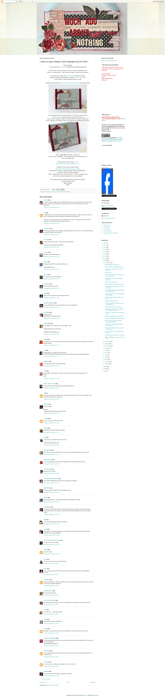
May (106, 355)
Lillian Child (47, 323)
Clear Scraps (63, 67)
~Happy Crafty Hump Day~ (111, 301)
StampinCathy (48, 459)
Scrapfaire (47, 228)
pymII (56, 191)
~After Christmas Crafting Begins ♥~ (113, 266)
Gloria (45, 497)
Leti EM (46, 418)
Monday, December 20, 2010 (51, 675)
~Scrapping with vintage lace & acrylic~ (114, 335)
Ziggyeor (46, 361)
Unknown (46, 579)
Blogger (96, 695)
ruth (45, 609)
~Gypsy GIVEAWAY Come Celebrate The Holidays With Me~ (113, 309)
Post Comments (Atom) (53, 685)
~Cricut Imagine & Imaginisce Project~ (114, 284)
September (108, 346)
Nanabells (46, 651)
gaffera (85, 695)
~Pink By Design (107, 231)
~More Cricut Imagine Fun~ (111, 282)
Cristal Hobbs (105, 167)
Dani (45, 559)
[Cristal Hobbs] (107, 194)
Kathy (45, 428)
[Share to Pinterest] (64, 190)
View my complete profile (108, 218)
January (107, 363)
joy (44, 212)
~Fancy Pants (106, 229)
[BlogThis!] (58, 190)
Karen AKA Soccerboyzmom (52, 540)
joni (45, 371)
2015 (104, 249)
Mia (45, 519)
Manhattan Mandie (49, 303)
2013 (104, 254)
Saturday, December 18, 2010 (51, 207)
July (106, 350)
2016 (104, 247)
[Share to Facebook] (62, 190)
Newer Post (43, 682)
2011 (104, 258)
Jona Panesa (47, 469)
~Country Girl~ (108, 272)
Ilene (45, 293)
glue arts (52, 191)
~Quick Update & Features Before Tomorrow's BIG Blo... (113, 321)
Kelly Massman (48, 590)
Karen (45, 274)
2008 (104, 368)
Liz (44, 350)
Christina (46, 312)
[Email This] (56, 190)
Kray (45, 529)
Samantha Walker (56, 117)
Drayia (45, 200)
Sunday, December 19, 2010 (51, 563)
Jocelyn (46, 239)
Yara (45, 619)
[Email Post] (53, 189)
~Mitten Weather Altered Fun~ (112, 264)
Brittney (46, 671)
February (107, 361)
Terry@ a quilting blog (50, 638)
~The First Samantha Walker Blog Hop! (114, 318)
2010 (104, 260)
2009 (104, 366)
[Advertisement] (116, 99)
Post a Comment (46, 679)
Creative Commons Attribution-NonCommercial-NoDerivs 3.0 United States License (112, 139)
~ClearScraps (106, 227)
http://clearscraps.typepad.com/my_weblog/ (68, 169)
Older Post (92, 682)
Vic (45, 437)
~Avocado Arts (106, 225)
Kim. (45, 568)
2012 (104, 256)
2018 (104, 243)
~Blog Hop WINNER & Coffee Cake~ (113, 316)
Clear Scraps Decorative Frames (69, 83)
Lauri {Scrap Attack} (49, 600)
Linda (45, 628)
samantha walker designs (64, 191)
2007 (104, 371)
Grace (76, 162)
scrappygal (47, 507)
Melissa (46, 404)
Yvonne (46, 252)
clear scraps (47, 191)
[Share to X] (60, 190)
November (107, 341)
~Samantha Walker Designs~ (110, 233)
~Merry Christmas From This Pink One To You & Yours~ (114, 275)
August (107, 348)
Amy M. (46, 662)
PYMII (73, 115)
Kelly (45, 339)
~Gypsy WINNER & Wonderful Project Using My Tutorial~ (114, 290)
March (106, 359)
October (107, 343)
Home (68, 682)
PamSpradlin (47, 450)
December (107, 262)
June (106, 352)
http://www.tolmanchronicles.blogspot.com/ (68, 163)
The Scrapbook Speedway (51, 478)
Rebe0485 (46, 488)
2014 (104, 251)
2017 (104, 245)
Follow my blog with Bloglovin (109, 60)
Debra (45, 261)
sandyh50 (46, 284)
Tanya (45, 549)
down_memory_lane (49, 383)
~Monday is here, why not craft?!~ (113, 306)
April (106, 357)
